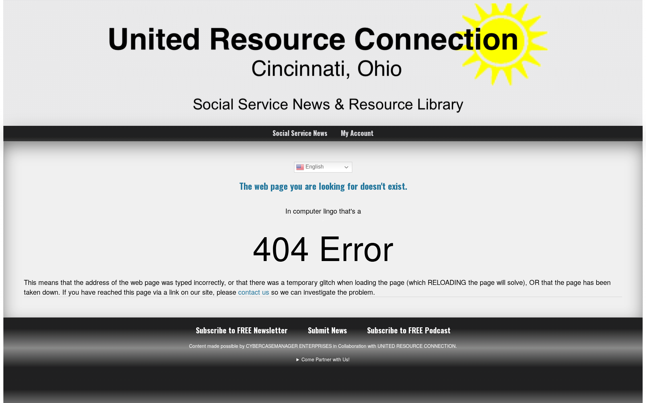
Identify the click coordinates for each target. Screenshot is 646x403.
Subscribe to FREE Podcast (409, 330)
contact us (253, 292)
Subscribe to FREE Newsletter (242, 330)
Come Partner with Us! (325, 359)
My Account (357, 133)
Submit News (327, 330)
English (314, 167)
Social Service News (300, 133)
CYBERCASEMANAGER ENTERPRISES (289, 345)
